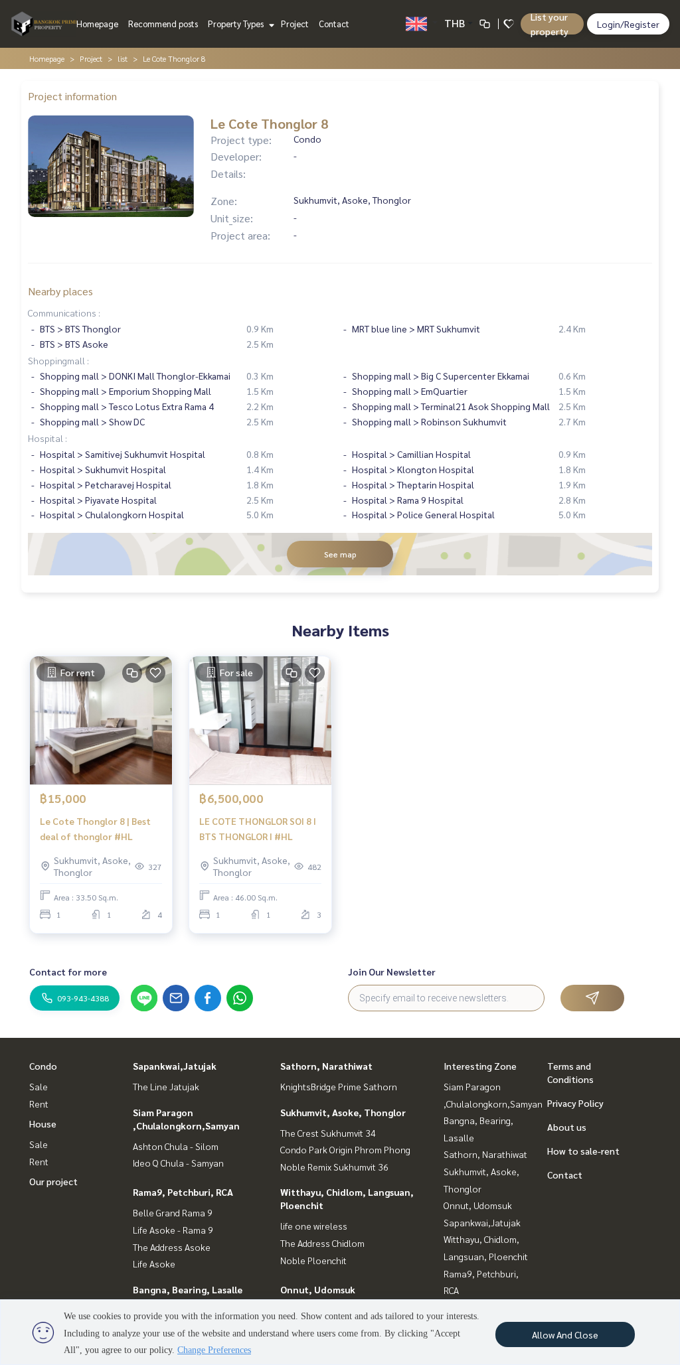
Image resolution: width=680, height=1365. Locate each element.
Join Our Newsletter (392, 971)
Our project (53, 1181)
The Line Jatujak (166, 1086)
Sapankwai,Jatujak (174, 1066)
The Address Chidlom (322, 1243)
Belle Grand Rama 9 (172, 1212)
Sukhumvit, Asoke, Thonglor (343, 1112)
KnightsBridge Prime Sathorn (338, 1086)
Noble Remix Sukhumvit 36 (334, 1167)
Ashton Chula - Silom (175, 1146)
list (123, 58)
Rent (38, 1104)
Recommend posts (163, 23)
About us (566, 1127)
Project (295, 23)
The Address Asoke (172, 1247)
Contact (334, 23)
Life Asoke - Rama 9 (173, 1230)
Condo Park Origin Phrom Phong (345, 1149)
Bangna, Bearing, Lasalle (187, 1289)
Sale (38, 1086)
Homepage (97, 23)
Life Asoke (154, 1263)
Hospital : (47, 438)
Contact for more (68, 971)
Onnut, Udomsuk (317, 1289)
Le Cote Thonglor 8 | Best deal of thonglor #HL (95, 828)
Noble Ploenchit (313, 1260)
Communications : (64, 313)
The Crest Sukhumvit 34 (328, 1133)
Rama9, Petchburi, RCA (183, 1192)
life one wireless (313, 1226)
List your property (549, 24)
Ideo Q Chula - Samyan (178, 1163)
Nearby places (60, 291)
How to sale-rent (583, 1151)
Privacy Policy (575, 1103)
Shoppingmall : (58, 360)
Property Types (237, 23)
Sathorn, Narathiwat (326, 1066)
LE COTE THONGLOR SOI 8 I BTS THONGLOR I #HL (257, 828)
